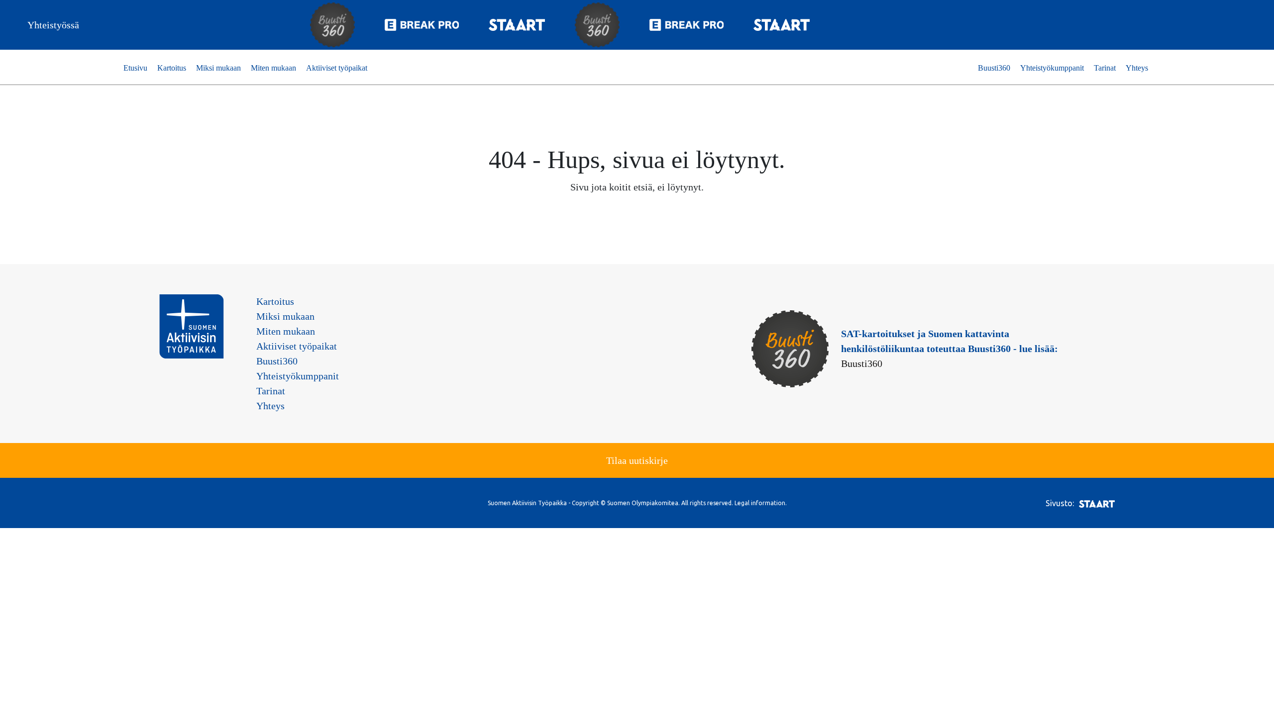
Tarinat (1105, 68)
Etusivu (135, 68)
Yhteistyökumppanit (1052, 68)
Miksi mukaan (218, 68)
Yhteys (1137, 68)
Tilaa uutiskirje (637, 460)
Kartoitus (171, 68)
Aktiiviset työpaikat (336, 68)
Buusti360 (994, 68)
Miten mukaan (273, 68)
